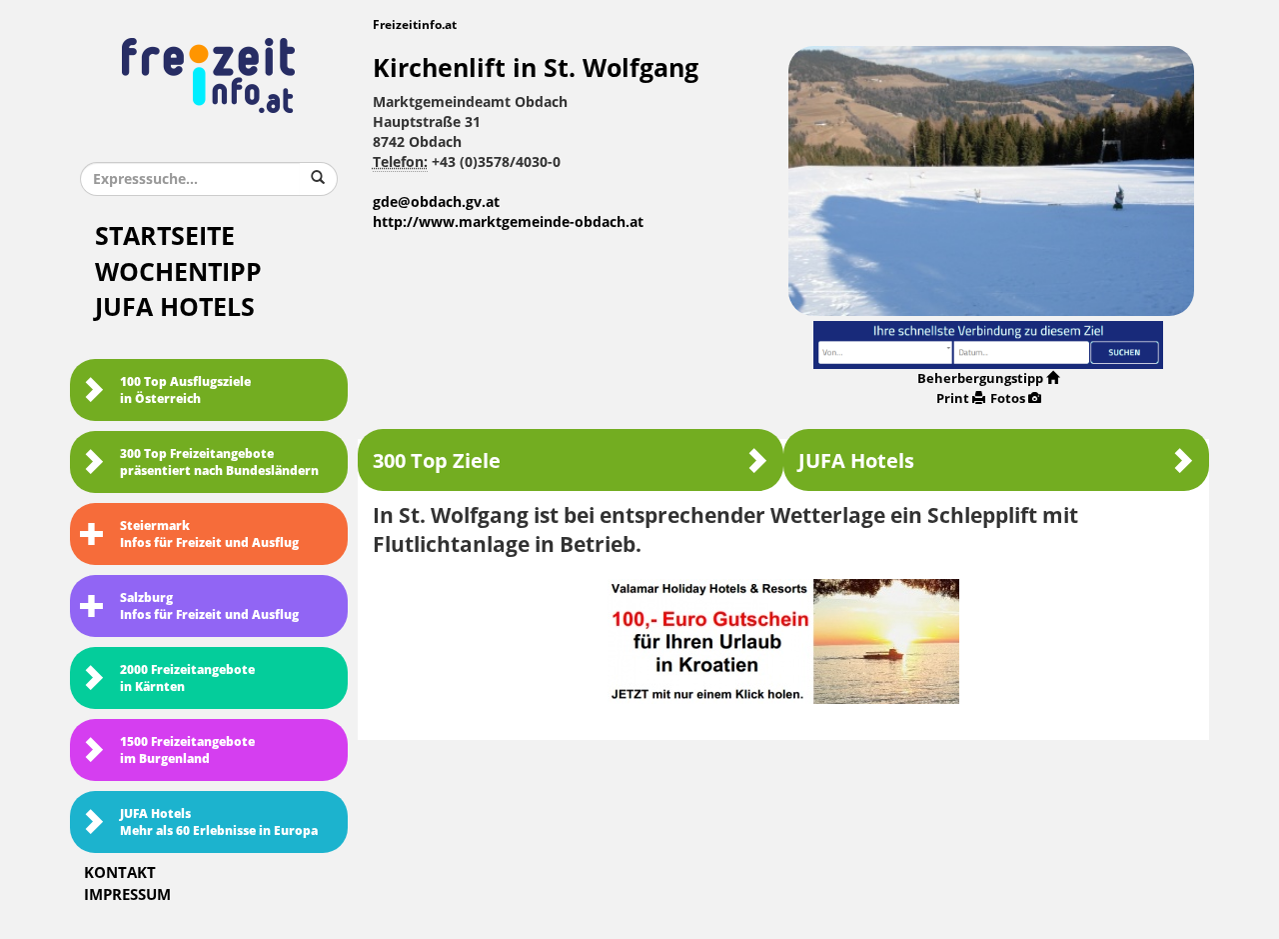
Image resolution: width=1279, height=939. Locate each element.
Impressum (127, 895)
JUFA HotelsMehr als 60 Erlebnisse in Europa (219, 822)
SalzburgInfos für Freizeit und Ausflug (209, 606)
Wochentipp (178, 272)
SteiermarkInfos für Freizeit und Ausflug (209, 534)
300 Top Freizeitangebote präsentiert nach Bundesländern (219, 462)
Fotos (1007, 398)
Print (952, 398)
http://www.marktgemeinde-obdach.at (508, 222)
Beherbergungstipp (980, 378)
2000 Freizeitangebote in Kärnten (187, 678)
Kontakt (120, 873)
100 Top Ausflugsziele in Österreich (185, 390)
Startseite (165, 236)
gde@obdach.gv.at (436, 202)
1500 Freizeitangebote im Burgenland (187, 750)
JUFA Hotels (175, 307)
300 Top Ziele (437, 461)
